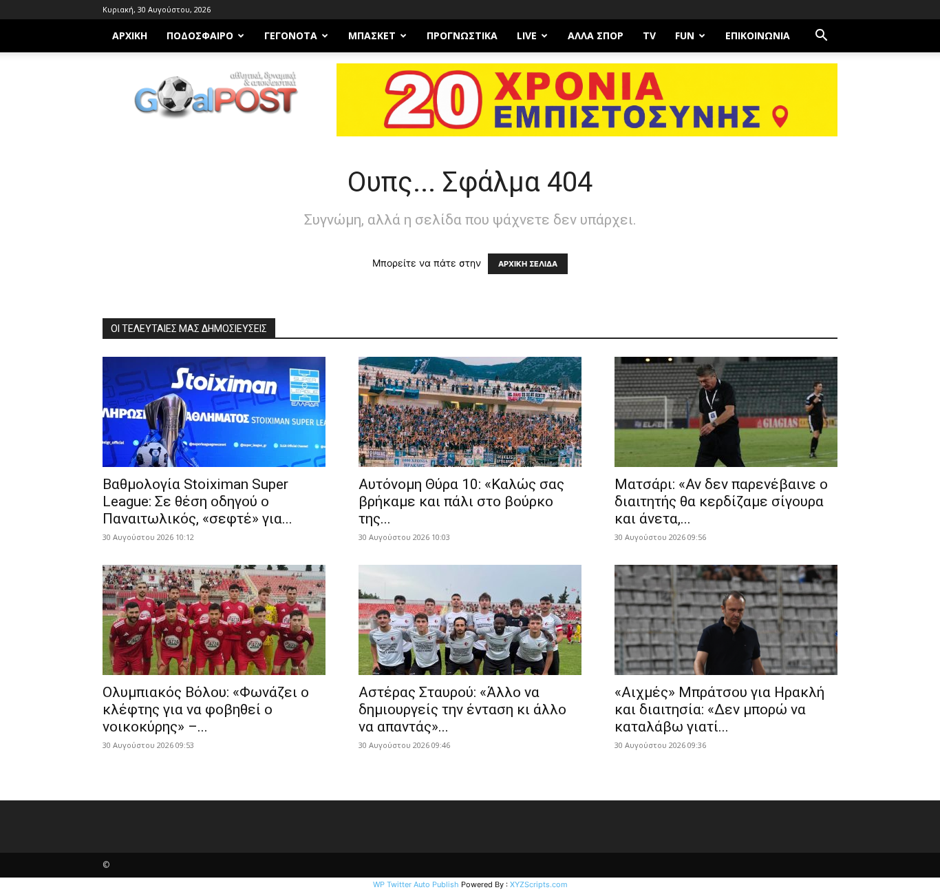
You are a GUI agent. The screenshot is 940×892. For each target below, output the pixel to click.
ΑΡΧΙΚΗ (129, 35)
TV (649, 35)
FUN (684, 35)
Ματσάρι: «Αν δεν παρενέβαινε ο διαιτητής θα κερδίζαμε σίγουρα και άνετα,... (721, 501)
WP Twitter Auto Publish (416, 884)
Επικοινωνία (757, 35)
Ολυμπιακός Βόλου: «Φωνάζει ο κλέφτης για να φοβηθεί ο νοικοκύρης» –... (206, 709)
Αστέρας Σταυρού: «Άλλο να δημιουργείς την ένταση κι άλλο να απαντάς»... (462, 709)
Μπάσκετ (372, 35)
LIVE (527, 35)
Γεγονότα (290, 35)
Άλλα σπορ (595, 35)
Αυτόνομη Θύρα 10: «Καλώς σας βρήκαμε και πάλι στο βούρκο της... (461, 501)
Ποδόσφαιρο (200, 35)
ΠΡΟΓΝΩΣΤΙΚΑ (462, 35)
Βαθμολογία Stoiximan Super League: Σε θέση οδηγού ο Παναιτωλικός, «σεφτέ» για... (197, 501)
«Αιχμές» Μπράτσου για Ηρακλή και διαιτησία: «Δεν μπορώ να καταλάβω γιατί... (719, 709)
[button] (820, 36)
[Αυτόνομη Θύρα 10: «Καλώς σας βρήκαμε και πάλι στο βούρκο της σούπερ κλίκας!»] (470, 412)
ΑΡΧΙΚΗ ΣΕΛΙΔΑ (527, 264)
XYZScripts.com (539, 884)
